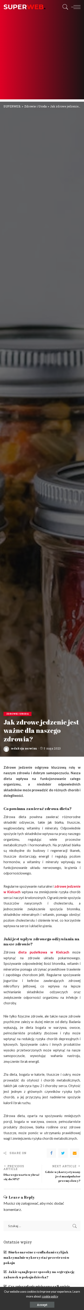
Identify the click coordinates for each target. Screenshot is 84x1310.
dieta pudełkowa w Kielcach (43, 952)
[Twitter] (63, 1153)
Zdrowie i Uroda (17, 713)
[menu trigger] (74, 7)
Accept (42, 1305)
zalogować (29, 1203)
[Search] (64, 7)
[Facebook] (51, 1153)
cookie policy (50, 1296)
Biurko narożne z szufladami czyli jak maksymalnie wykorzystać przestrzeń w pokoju (36, 1257)
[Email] (74, 1153)
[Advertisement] (42, 57)
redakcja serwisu (24, 748)
